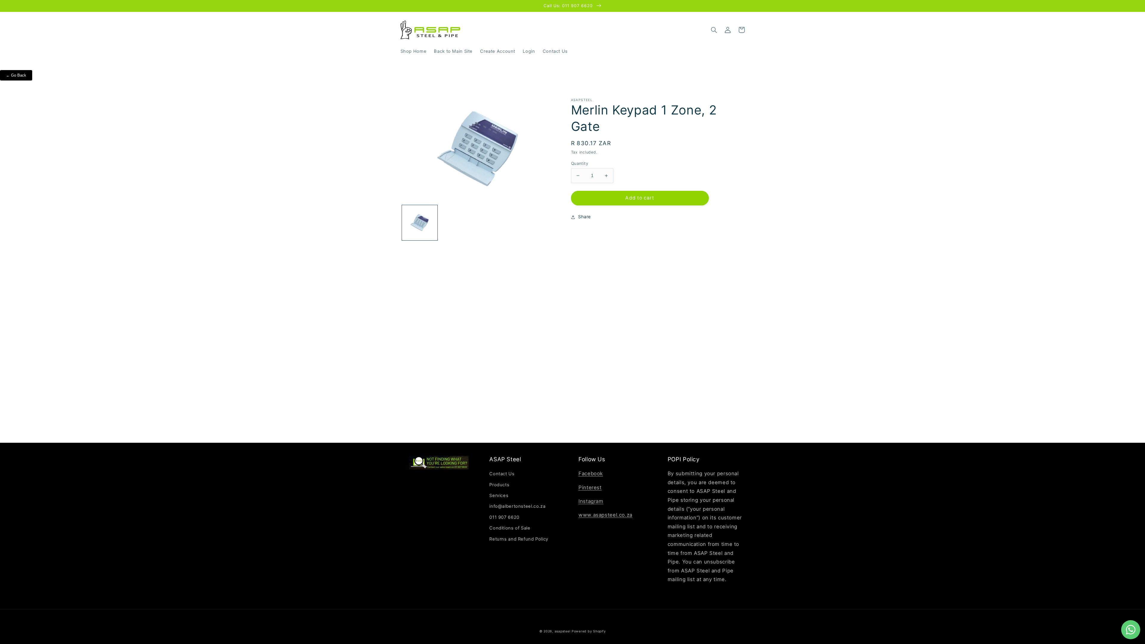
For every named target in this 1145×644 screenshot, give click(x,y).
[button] (714, 30)
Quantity (579, 163)
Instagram (591, 501)
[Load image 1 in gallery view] (419, 223)
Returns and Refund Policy (518, 539)
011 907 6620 (504, 517)
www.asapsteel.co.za (605, 515)
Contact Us (501, 473)
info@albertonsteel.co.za (517, 506)
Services (498, 495)
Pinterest (590, 487)
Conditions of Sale (509, 528)
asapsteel (562, 631)
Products (499, 484)
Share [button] (584, 216)
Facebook (590, 473)
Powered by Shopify (589, 631)
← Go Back (16, 75)
